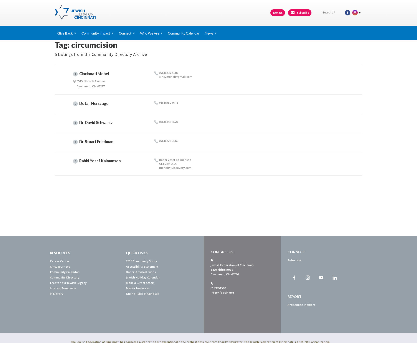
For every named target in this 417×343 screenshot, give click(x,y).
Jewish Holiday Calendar (143, 277)
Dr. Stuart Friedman (94, 141)
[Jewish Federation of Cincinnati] (76, 12)
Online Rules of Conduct (142, 294)
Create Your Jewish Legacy (68, 283)
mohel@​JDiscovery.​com (175, 168)
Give (65, 33)
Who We (149, 33)
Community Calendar (183, 33)
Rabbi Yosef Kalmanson (98, 160)
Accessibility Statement (142, 266)
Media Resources (138, 288)
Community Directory (64, 277)
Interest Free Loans (63, 288)
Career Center (60, 261)
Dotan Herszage (91, 103)
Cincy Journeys (60, 266)
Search (327, 12)
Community (95, 33)
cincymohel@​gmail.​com (175, 77)
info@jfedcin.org (222, 293)
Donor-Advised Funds (141, 272)
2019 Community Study (141, 261)
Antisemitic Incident (301, 305)
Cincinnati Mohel (92, 73)
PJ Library (56, 294)
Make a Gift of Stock (140, 283)
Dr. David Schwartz (94, 122)
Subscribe (302, 13)
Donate (278, 13)
